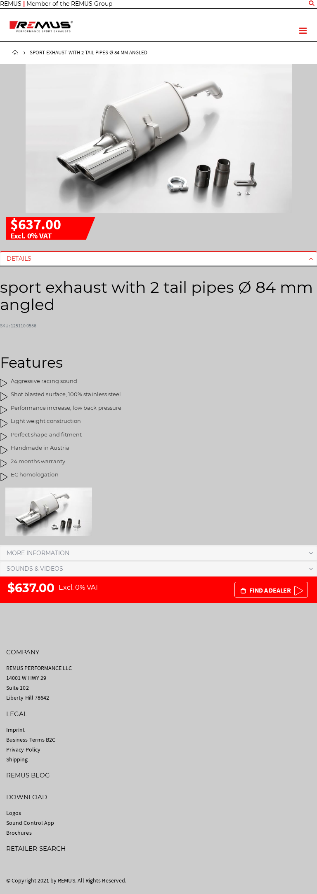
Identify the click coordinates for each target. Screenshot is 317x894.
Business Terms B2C (30, 739)
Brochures (19, 832)
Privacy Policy (23, 749)
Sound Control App (30, 822)
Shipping (17, 759)
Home (15, 52)
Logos (13, 813)
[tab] (158, 258)
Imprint (15, 729)
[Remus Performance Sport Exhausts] (41, 26)
